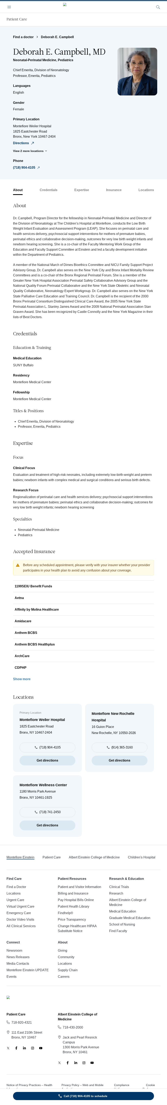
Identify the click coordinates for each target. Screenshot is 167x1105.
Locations (146, 190)
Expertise (81, 190)
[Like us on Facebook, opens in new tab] (16, 1048)
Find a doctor (23, 37)
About (18, 190)
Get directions (47, 760)
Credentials (48, 190)
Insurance (114, 190)
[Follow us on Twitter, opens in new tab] (8, 1048)
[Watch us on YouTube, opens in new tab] (40, 1048)
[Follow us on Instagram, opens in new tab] (32, 1048)
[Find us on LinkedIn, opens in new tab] (24, 1048)
